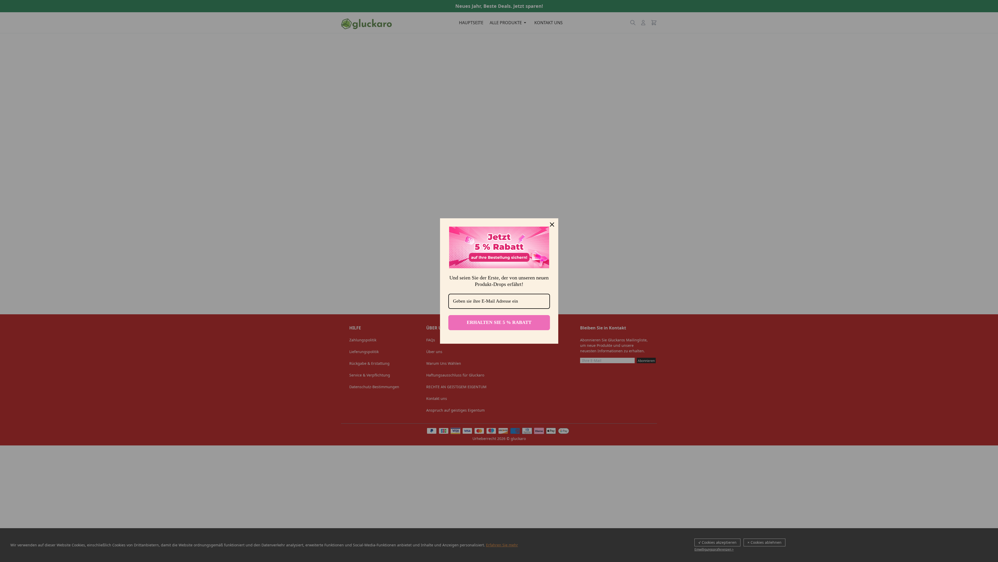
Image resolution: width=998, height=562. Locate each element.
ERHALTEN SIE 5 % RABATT (499, 322)
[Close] (552, 224)
